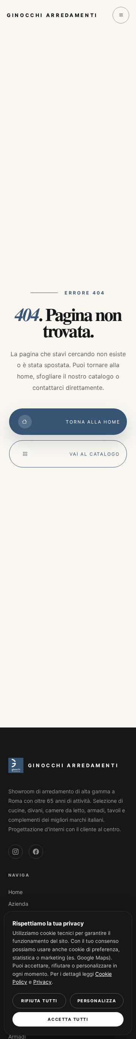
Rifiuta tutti (39, 1000)
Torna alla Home (93, 422)
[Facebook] (36, 851)
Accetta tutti (68, 1019)
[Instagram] (15, 851)
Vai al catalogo (95, 454)
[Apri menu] (121, 15)
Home (15, 892)
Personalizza (96, 1000)
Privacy (42, 982)
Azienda (18, 903)
